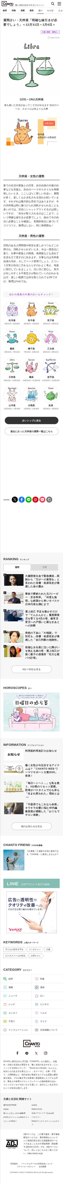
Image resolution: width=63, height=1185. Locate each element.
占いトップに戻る (31, 420)
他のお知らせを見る (31, 826)
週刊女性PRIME (9, 1105)
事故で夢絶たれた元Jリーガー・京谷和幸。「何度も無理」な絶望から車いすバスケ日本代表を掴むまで (42, 599)
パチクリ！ (36, 1117)
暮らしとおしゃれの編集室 (14, 1113)
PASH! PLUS (37, 1109)
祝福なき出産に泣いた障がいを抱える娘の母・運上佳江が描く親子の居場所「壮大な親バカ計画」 (42, 652)
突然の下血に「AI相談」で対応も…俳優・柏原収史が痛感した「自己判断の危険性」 (42, 636)
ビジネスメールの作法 (15, 956)
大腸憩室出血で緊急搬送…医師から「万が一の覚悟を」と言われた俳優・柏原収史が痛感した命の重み (42, 581)
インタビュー (35, 949)
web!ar (34, 1105)
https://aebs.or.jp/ (35, 1153)
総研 (5, 10)
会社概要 (42, 1167)
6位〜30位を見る (32, 669)
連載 (23, 10)
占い (40, 10)
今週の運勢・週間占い (50, 32)
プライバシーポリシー (26, 1167)
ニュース (13, 996)
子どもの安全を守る (14, 949)
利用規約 (14, 1164)
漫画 (32, 10)
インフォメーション (18, 1030)
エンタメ (13, 1013)
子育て (12, 1021)
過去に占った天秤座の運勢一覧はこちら (31, 431)
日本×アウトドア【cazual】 (43, 1113)
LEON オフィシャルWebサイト (16, 1117)
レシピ (50, 10)
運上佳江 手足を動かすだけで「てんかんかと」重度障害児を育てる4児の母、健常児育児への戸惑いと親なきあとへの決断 (42, 618)
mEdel (5, 1109)
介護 (48, 949)
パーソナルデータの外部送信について (37, 1164)
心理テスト (36, 956)
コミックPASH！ (10, 1121)
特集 (14, 10)
